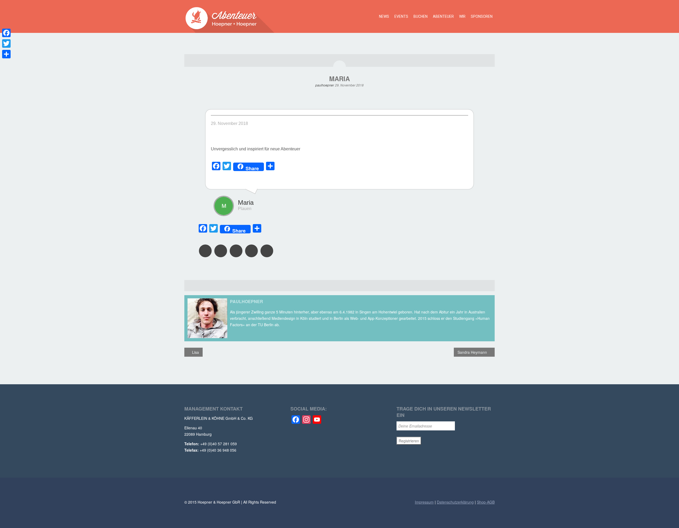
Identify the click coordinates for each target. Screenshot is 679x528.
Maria (339, 78)
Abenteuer (443, 16)
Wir (462, 16)
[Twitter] (6, 43)
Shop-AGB (486, 502)
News (384, 16)
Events (401, 16)
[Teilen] (6, 54)
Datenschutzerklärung (455, 502)
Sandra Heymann (473, 352)
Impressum (424, 502)
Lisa (195, 352)
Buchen (421, 16)
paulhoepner (324, 85)
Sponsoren (482, 16)
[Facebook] (6, 33)
